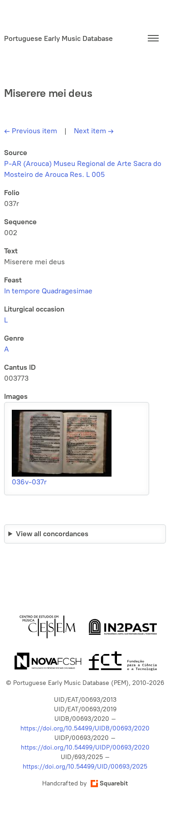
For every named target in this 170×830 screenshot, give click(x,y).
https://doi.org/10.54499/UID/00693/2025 (85, 766)
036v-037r (29, 482)
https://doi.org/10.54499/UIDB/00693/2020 (85, 728)
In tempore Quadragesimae (48, 291)
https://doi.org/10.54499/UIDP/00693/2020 (85, 747)
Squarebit (114, 783)
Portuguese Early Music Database (58, 38)
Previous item (30, 130)
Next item (94, 130)
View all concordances (52, 533)
